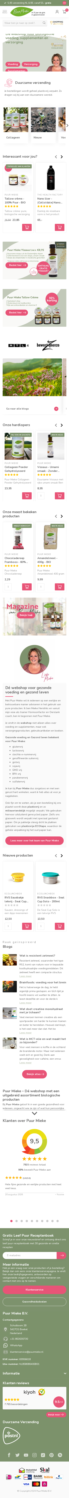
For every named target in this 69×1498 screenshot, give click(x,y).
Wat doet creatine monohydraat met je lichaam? (41, 1010)
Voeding (13, 64)
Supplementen (16, 71)
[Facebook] (9, 1455)
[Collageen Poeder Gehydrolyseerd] (18, 446)
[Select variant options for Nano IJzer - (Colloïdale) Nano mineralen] (59, 227)
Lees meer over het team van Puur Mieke (34, 840)
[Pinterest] (51, 1455)
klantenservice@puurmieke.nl (26, 1352)
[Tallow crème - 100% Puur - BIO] (18, 177)
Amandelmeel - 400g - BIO (47, 560)
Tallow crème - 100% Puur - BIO (15, 200)
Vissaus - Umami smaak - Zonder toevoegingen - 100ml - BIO (48, 469)
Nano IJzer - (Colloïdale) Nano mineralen (48, 200)
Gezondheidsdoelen (34, 1301)
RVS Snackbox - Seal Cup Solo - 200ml (50, 899)
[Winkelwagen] (64, 11)
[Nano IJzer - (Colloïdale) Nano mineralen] (50, 177)
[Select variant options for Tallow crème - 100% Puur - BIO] (27, 227)
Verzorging (31, 64)
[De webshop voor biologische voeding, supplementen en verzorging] (34, 53)
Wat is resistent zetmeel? (37, 956)
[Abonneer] (61, 1255)
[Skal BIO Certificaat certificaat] (44, 1470)
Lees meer (25, 976)
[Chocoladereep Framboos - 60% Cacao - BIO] (18, 537)
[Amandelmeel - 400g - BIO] (50, 537)
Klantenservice (34, 1289)
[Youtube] (26, 1455)
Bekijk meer (54, 1414)
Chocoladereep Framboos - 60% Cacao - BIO (15, 560)
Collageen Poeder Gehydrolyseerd (16, 469)
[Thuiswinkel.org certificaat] (28, 1470)
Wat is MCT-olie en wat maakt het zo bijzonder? (42, 1040)
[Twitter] (17, 1455)
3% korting (20, 3)
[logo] (30, 11)
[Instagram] (34, 1455)
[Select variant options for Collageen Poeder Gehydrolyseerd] (27, 495)
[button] (57, 11)
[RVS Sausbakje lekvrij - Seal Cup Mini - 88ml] (18, 876)
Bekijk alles (34, 1074)
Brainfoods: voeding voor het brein (42, 982)
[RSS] (60, 1455)
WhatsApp (16, 1345)
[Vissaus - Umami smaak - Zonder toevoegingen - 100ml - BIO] (50, 446)
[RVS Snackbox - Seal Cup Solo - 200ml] (50, 876)
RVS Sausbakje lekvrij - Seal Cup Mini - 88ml (15, 899)
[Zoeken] (44, 23)
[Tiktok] (43, 1455)
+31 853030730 (19, 1339)
